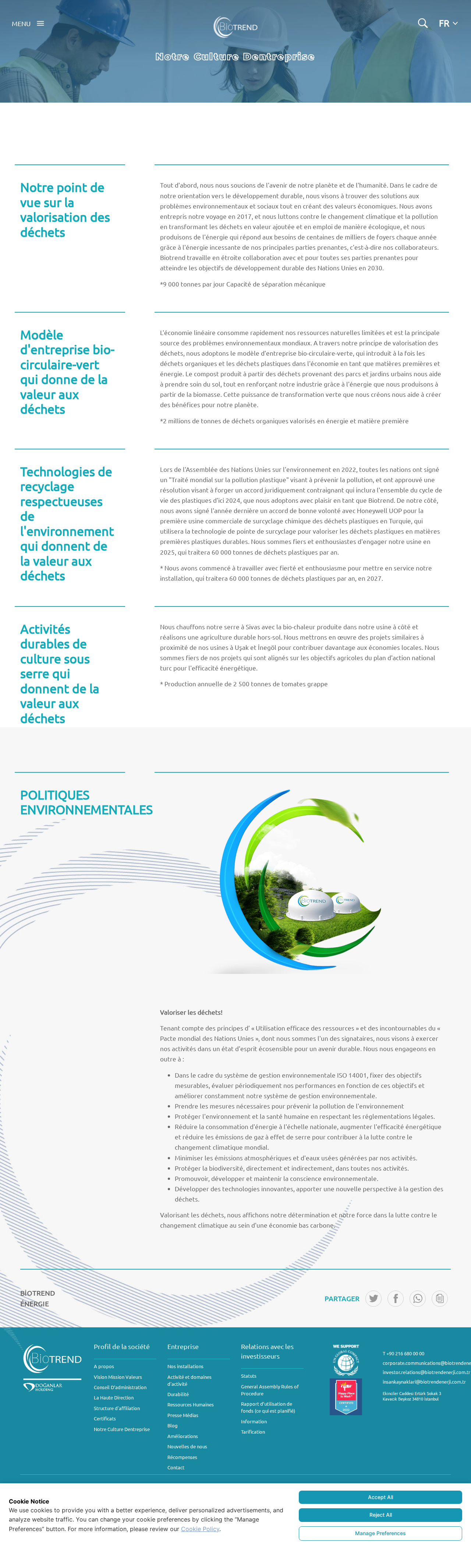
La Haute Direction (114, 1397)
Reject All (380, 1515)
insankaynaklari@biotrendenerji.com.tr (424, 1381)
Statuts (248, 1376)
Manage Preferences (380, 1533)
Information (254, 1421)
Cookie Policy (200, 1529)
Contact (175, 1467)
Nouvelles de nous (187, 1446)
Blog (172, 1425)
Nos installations (185, 1366)
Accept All (380, 1497)
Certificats (105, 1418)
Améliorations (182, 1436)
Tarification (253, 1431)
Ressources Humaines (190, 1404)
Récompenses (182, 1457)
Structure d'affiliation (117, 1408)
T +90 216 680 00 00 (403, 1353)
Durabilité (178, 1394)
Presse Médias (182, 1415)
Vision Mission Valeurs (118, 1377)
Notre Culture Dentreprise (122, 1429)
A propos (104, 1366)
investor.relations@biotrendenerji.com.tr (426, 1372)
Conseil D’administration (120, 1387)
